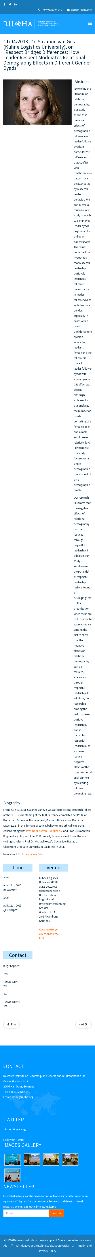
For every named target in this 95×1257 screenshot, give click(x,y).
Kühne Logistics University (53, 1246)
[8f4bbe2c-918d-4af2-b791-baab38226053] (12, 1160)
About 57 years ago (15, 1129)
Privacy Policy (47, 1251)
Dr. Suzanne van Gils (30, 854)
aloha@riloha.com (81, 9)
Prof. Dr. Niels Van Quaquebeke (44, 831)
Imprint (82, 1246)
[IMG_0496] (70, 1159)
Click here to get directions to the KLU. (49, 934)
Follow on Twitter (13, 1140)
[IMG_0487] (51, 1159)
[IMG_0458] (32, 1159)
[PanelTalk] (12, 1175)
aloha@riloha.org (22, 1097)
